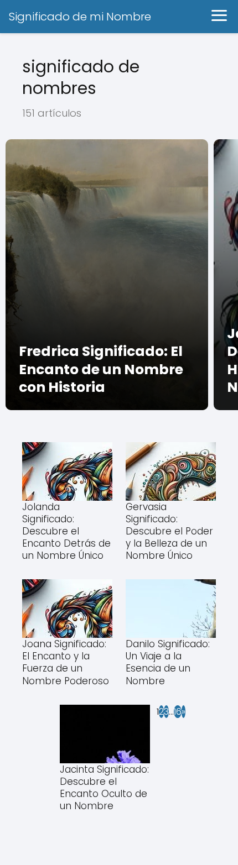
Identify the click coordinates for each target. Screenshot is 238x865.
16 (178, 711)
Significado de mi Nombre (80, 16)
